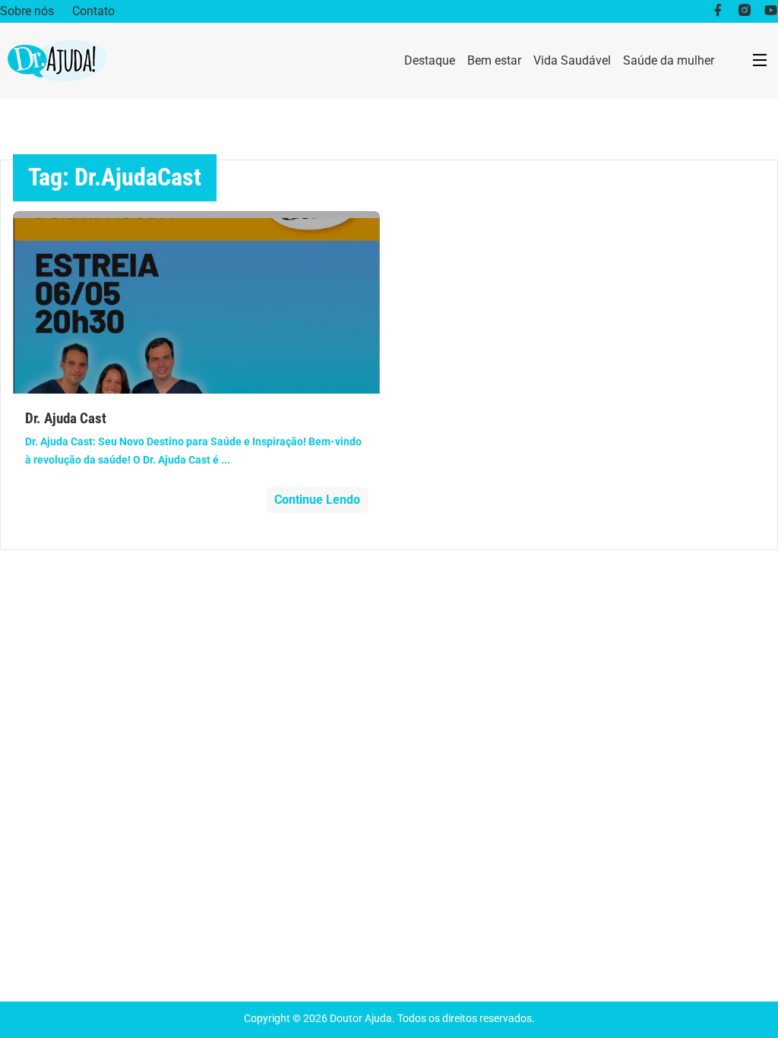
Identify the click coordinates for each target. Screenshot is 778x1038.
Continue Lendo (317, 499)
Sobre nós (27, 11)
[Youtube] (771, 11)
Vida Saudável (572, 60)
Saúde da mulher (668, 60)
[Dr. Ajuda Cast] (196, 302)
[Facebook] (717, 11)
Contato (93, 11)
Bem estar (494, 60)
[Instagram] (744, 11)
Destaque (429, 60)
